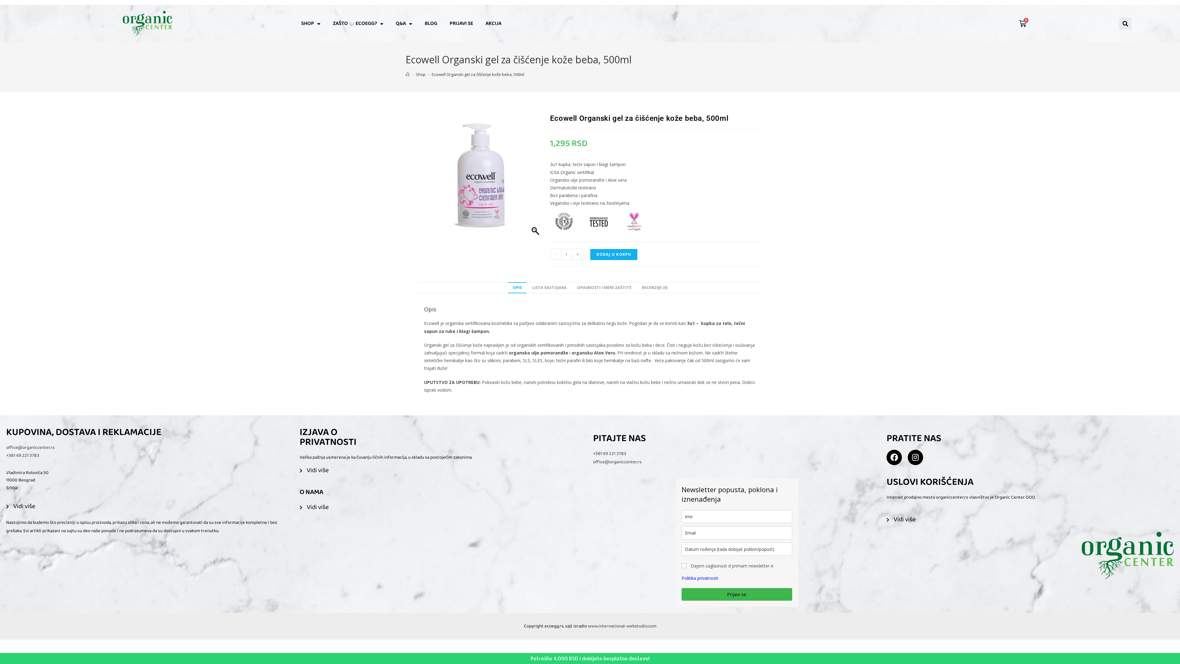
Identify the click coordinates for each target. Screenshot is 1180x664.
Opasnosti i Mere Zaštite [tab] (604, 287)
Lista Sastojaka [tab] (549, 287)
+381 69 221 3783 (22, 455)
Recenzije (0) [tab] (654, 287)
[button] (1125, 24)
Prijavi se (461, 23)
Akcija (494, 23)
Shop (307, 23)
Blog (431, 23)
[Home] (408, 74)
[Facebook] (894, 457)
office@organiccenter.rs (30, 447)
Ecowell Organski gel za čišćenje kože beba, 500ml (478, 74)
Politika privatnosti (700, 578)
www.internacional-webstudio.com (622, 626)
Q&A (401, 23)
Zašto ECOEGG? (355, 23)
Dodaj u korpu (613, 254)
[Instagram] (915, 457)
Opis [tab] (517, 287)
